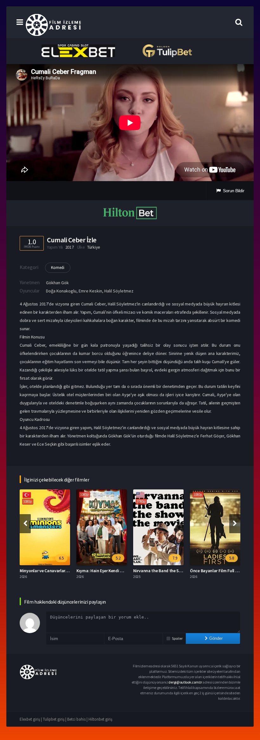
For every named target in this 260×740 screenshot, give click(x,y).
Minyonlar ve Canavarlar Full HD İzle (53, 570)
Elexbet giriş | (31, 719)
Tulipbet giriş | (55, 719)
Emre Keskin (90, 291)
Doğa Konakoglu (61, 291)
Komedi (57, 267)
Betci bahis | (77, 719)
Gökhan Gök (57, 282)
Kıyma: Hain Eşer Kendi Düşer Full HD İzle (114, 570)
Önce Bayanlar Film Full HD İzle (219, 570)
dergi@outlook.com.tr (185, 682)
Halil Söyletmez (118, 291)
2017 (69, 247)
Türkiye (93, 247)
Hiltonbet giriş (100, 719)
